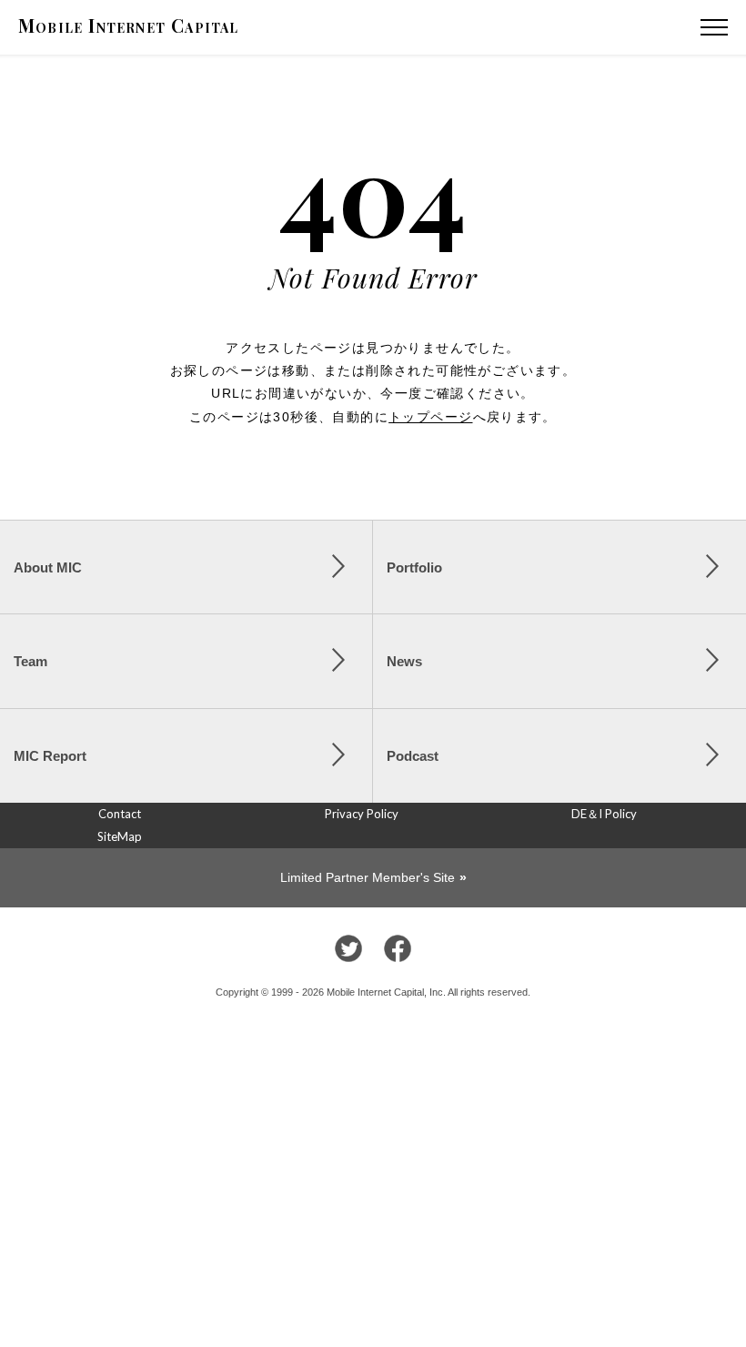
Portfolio (414, 567)
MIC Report (50, 756)
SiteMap (119, 836)
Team (30, 661)
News (404, 661)
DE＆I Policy (604, 813)
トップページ (430, 417)
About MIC (48, 567)
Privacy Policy (361, 813)
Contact (119, 813)
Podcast (413, 756)
